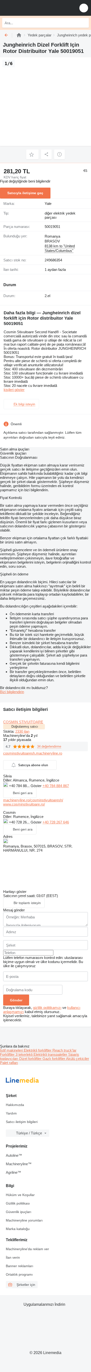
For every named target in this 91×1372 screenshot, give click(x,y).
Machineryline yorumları (24, 1220)
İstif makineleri (12, 1050)
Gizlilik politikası (18, 1203)
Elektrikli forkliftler (38, 1050)
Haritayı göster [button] (14, 892)
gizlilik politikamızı (47, 1008)
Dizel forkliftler (30, 1058)
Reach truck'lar (64, 1050)
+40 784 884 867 (55, 786)
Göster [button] (36, 786)
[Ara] (84, 23)
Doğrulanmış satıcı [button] (24, 726)
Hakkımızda (15, 1105)
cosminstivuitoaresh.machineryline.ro (32, 753)
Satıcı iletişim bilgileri (22, 1122)
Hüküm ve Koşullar (20, 1195)
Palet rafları (9, 1063)
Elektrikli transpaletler (50, 1054)
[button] (83, 8)
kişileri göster (14, 390)
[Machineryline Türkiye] (33, 8)
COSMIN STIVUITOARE (23, 722)
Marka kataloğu (18, 1229)
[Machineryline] (19, 35)
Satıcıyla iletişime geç (25, 193)
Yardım (11, 1113)
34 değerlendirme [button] (49, 746)
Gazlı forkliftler (54, 1058)
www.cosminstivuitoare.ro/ (24, 804)
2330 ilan (22, 731)
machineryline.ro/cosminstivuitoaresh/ (33, 800)
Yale (48, 203)
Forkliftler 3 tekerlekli (16, 1054)
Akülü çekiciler (77, 1058)
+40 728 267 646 (55, 822)
